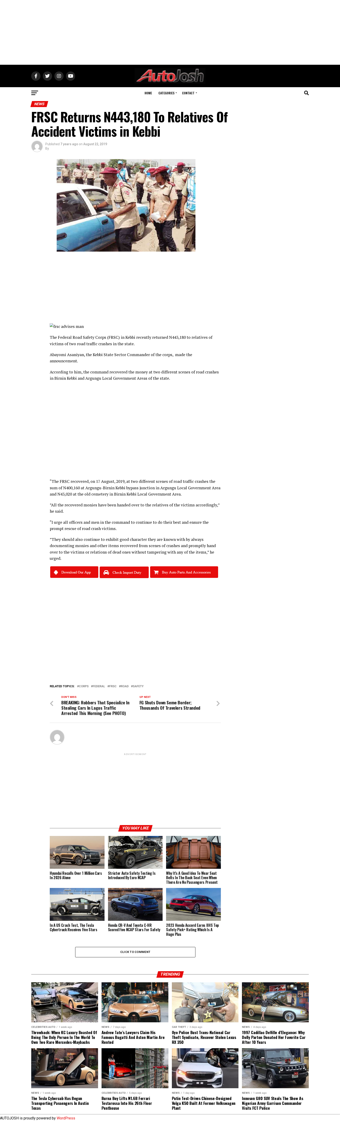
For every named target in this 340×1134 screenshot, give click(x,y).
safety (138, 686)
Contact (188, 92)
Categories (166, 92)
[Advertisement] (170, 32)
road (125, 686)
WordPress (66, 1118)
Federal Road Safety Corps (82, 337)
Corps (84, 686)
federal (99, 686)
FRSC (65, 481)
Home (148, 92)
